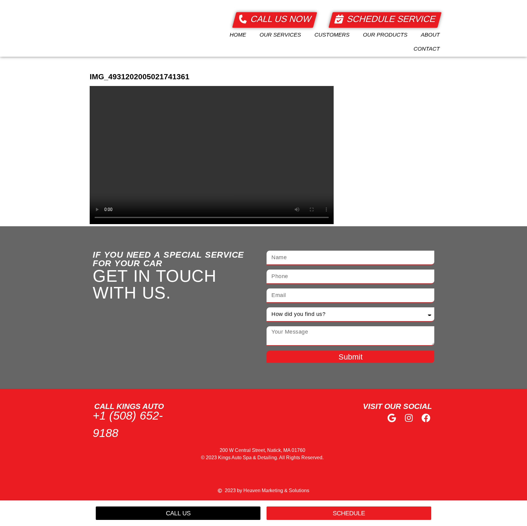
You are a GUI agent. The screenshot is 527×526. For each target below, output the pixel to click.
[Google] (392, 418)
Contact (427, 49)
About (430, 35)
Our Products (385, 35)
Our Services (280, 35)
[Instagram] (409, 418)
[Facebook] (426, 418)
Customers (332, 35)
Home (238, 35)
